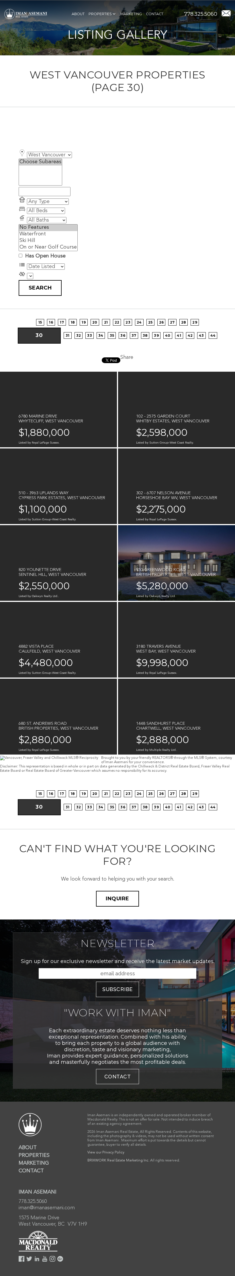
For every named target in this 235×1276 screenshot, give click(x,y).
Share (126, 357)
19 (84, 322)
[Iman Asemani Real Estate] (25, 13)
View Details (38, 438)
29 (194, 322)
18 (73, 322)
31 (68, 335)
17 (62, 322)
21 (106, 322)
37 (134, 335)
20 (94, 322)
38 (145, 335)
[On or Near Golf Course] (48, 247)
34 (100, 335)
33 (89, 335)
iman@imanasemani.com (47, 1207)
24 (139, 322)
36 (122, 335)
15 (40, 322)
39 (156, 335)
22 (117, 322)
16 (51, 322)
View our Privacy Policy (105, 1152)
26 (161, 322)
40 (168, 335)
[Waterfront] (48, 234)
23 (128, 322)
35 (112, 335)
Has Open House (45, 256)
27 (172, 322)
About (78, 14)
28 (183, 322)
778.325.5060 (200, 14)
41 (179, 335)
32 (78, 335)
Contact (154, 14)
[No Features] (48, 228)
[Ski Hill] (48, 241)
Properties (100, 14)
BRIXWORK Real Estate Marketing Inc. (118, 1160)
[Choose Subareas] (40, 162)
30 (39, 335)
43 (201, 335)
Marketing (131, 14)
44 (213, 335)
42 (190, 335)
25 (150, 322)
